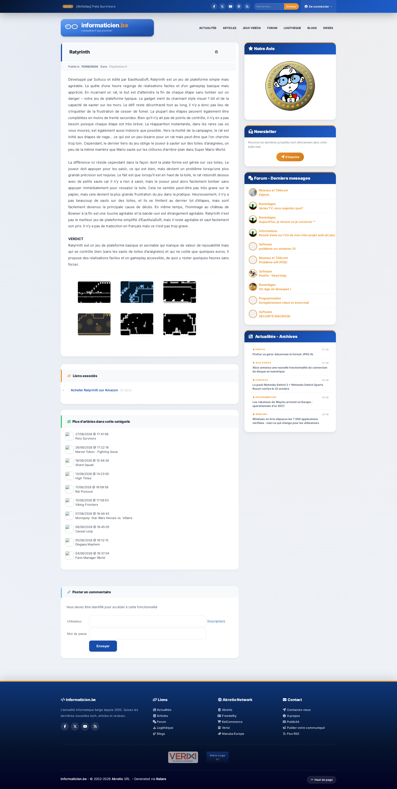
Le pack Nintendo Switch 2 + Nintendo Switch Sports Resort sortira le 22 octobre (287, 386)
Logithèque (164, 727)
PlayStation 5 (118, 66)
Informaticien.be (74, 779)
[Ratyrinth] (94, 305)
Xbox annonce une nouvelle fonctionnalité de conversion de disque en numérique (289, 369)
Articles (162, 716)
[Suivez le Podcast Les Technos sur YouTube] (230, 6)
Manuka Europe (232, 733)
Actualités (265, 336)
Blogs (160, 733)
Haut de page (323, 779)
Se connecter (319, 6)
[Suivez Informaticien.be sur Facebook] (214, 6)
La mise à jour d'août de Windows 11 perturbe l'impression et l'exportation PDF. (158, 6)
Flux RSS (292, 733)
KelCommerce (232, 722)
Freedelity (228, 716)
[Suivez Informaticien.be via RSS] (247, 6)
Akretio (226, 710)
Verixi (225, 727)
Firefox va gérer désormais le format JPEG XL (283, 354)
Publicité (292, 722)
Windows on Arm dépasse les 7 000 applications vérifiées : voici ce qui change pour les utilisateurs (285, 421)
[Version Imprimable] (217, 52)
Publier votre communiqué (305, 727)
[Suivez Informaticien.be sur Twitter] (222, 6)
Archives (288, 336)
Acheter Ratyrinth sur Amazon (94, 390)
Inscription (216, 621)
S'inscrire (292, 157)
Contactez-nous (298, 710)
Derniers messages (290, 178)
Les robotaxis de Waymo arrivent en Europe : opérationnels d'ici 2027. (282, 404)
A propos (293, 716)
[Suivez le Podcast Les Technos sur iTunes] (238, 6)
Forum (260, 178)
